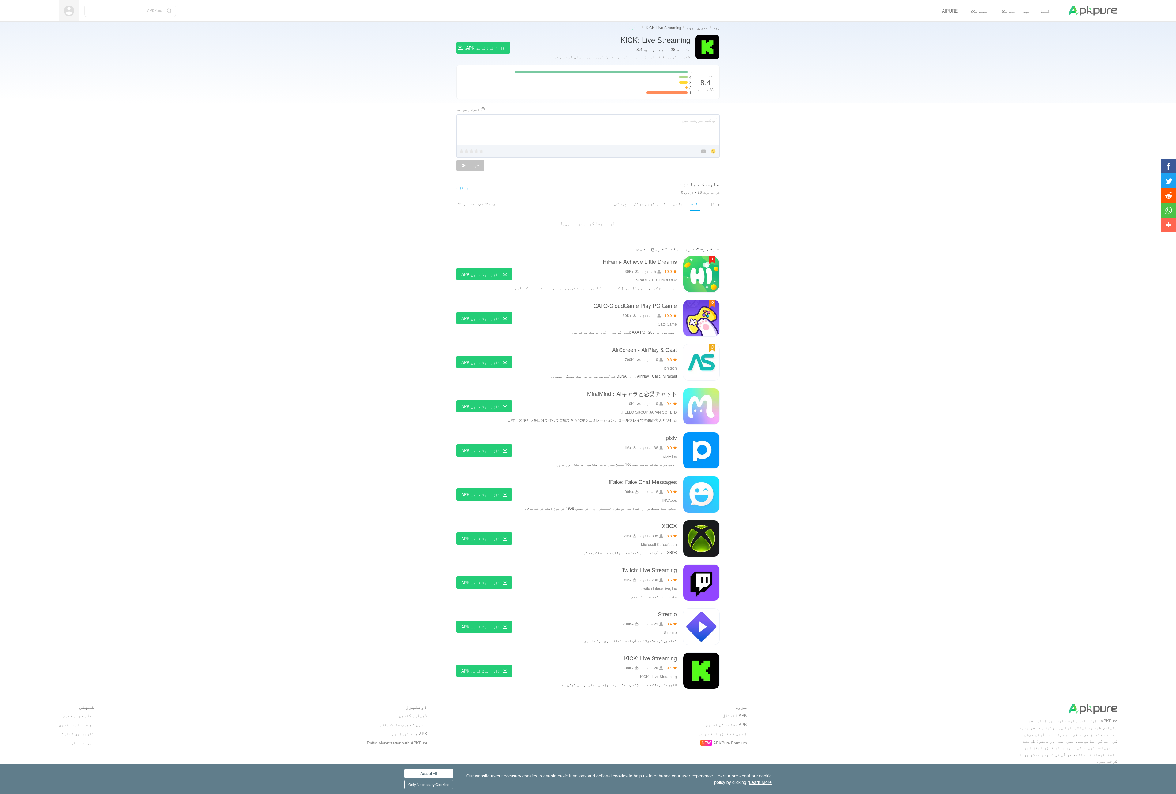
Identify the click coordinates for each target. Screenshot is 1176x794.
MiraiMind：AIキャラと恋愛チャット (632, 393)
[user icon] (69, 11)
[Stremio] (701, 626)
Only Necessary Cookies (428, 784)
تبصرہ (472, 165)
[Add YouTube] (703, 152)
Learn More (760, 782)
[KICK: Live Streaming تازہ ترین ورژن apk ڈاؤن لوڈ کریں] (707, 47)
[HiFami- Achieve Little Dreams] (701, 274)
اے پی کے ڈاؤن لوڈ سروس (723, 733)
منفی (678, 203)
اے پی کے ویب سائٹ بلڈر (403, 724)
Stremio (667, 614)
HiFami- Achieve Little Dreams (640, 261)
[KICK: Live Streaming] (701, 670)
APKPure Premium (730, 743)
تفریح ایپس (696, 27)
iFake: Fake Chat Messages (643, 482)
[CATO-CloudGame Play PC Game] (701, 318)
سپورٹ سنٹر (82, 743)
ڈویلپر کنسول (413, 715)
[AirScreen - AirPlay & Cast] (701, 362)
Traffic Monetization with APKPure (397, 743)
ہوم (716, 27)
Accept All (428, 773)
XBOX (669, 526)
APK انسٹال (735, 715)
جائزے (713, 203)
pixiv (671, 438)
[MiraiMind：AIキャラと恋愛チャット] (701, 406)
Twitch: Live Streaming (649, 570)
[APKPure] (1093, 11)
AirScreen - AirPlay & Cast (644, 349)
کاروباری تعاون (77, 733)
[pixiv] (701, 450)
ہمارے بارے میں (78, 715)
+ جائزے (464, 187)
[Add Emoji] (713, 152)
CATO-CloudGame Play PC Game (635, 305)
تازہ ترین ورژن (650, 203)
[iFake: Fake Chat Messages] (701, 494)
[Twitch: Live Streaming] (701, 582)
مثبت (695, 203)
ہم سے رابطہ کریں (76, 724)
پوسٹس (620, 203)
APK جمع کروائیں (409, 733)
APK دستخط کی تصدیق (726, 724)
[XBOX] (701, 538)
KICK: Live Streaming (663, 27)
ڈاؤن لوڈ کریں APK (480, 274)
